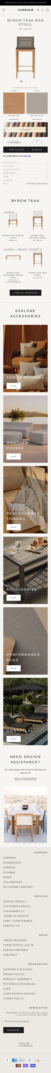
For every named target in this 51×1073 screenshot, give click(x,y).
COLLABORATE (12, 882)
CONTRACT (10, 955)
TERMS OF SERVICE (16, 916)
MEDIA (7, 877)
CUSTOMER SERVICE (16, 906)
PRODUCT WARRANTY (17, 979)
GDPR (7, 989)
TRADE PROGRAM (15, 940)
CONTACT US (11, 926)
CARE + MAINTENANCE (18, 921)
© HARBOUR (25, 1046)
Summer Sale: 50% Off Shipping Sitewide (25, 3)
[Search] (42, 10)
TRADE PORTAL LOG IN (18, 945)
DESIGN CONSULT (14, 901)
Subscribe (13, 1030)
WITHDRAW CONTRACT (18, 887)
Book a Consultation (26, 778)
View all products (25, 293)
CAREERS (9, 867)
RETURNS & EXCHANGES (19, 984)
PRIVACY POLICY (14, 974)
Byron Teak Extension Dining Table (13, 275)
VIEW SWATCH (14, 119)
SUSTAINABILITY (14, 911)
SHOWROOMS (12, 862)
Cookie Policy (13, 998)
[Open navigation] (3, 10)
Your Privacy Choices (19, 993)
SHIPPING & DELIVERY (17, 969)
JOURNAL (9, 872)
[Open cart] (47, 10)
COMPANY (9, 858)
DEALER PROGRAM (15, 950)
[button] (21, 81)
